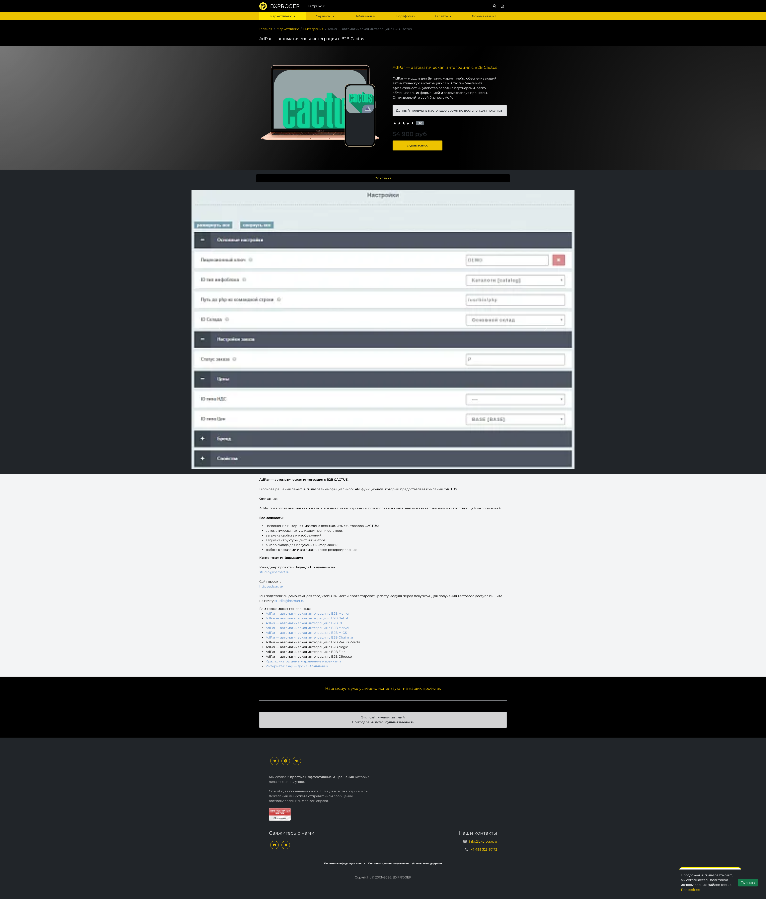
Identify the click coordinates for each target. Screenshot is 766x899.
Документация (484, 16)
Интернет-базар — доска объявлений (297, 666)
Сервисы (323, 16)
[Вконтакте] (297, 761)
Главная (265, 29)
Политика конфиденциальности (344, 863)
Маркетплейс (280, 16)
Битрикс (315, 6)
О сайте (441, 16)
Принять (748, 882)
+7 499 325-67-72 (484, 849)
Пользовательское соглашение (388, 863)
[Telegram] (274, 761)
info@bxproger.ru (483, 841)
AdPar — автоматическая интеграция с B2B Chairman (310, 637)
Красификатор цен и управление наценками (303, 661)
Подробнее (690, 890)
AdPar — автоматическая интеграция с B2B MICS (306, 633)
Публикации (364, 16)
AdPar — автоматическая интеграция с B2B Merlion (308, 613)
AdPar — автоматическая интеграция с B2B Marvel (307, 628)
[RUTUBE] (285, 761)
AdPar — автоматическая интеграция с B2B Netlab (307, 618)
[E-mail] (274, 845)
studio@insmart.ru (274, 572)
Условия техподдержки (427, 863)
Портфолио (405, 16)
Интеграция (313, 29)
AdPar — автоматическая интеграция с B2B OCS (305, 623)
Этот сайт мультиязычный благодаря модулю (383, 719)
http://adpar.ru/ (271, 586)
